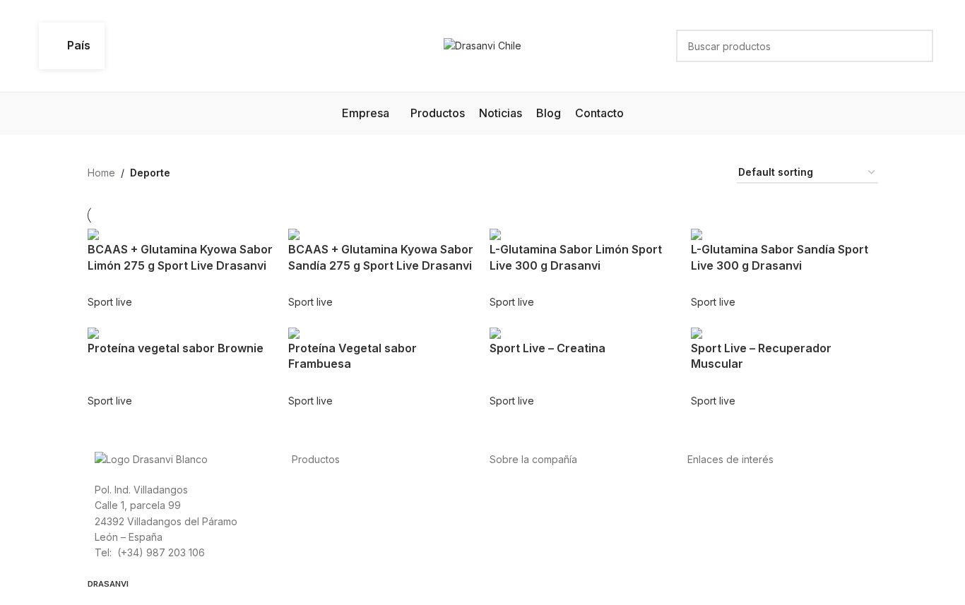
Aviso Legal (713, 521)
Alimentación (321, 489)
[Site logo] (482, 45)
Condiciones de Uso (735, 504)
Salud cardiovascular (340, 521)
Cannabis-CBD (326, 552)
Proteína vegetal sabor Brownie (176, 348)
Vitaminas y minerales (341, 536)
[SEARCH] (917, 46)
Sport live (110, 302)
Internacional (519, 504)
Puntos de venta (528, 521)
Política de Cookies (732, 536)
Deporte (311, 504)
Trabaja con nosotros (539, 536)
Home (101, 173)
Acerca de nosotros (536, 489)
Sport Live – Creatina (547, 348)
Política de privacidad (737, 489)
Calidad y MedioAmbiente (747, 552)
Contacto (511, 552)
